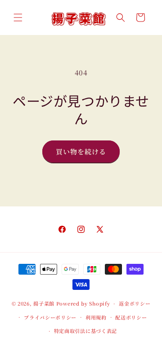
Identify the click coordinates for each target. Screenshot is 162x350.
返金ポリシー (134, 303)
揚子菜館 (43, 303)
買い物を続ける (81, 151)
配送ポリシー (131, 317)
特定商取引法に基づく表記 (85, 330)
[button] (18, 17)
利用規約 (96, 317)
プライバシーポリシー (50, 317)
